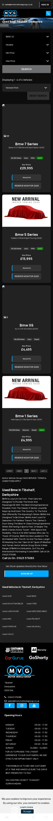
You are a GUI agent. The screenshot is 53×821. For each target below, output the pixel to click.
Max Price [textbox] (10, 61)
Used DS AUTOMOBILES (12, 603)
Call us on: (18, 558)
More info (27, 177)
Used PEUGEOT (33, 618)
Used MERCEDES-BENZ (36, 611)
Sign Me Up (27, 573)
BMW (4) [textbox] (10, 36)
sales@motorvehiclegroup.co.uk (18, 4)
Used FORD (31, 603)
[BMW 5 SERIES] (26, 212)
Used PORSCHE (9, 626)
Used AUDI (6, 596)
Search (26, 69)
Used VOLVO (8, 634)
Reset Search (38, 95)
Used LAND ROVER (10, 611)
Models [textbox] (9, 44)
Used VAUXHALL (33, 626)
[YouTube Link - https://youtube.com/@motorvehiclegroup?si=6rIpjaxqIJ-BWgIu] (34, 705)
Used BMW (31, 596)
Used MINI (6, 618)
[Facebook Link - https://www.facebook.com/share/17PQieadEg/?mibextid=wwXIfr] (9, 705)
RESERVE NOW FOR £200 (27, 185)
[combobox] (26, 37)
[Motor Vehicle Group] (10, 13)
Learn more (26, 807)
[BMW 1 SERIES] (26, 393)
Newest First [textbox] (12, 87)
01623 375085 (14, 697)
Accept (27, 811)
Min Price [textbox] (10, 52)
